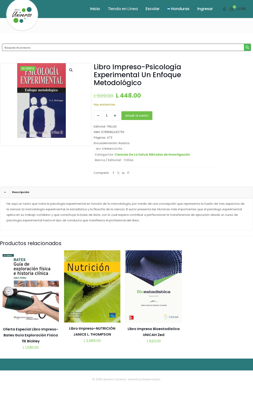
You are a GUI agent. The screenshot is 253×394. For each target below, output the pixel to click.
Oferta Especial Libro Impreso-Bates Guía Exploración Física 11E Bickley (31, 335)
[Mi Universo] (22, 16)
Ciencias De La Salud (131, 154)
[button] (71, 70)
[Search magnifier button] (247, 47)
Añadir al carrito (136, 115)
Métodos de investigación (169, 154)
